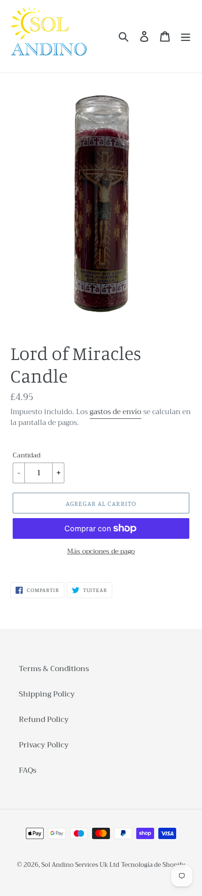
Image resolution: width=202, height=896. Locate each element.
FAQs (27, 770)
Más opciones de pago (101, 551)
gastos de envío (115, 412)
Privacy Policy (44, 745)
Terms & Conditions (54, 668)
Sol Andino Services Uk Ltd (80, 864)
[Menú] (185, 36)
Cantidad (26, 455)
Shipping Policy (47, 694)
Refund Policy (44, 719)
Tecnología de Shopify (153, 864)
